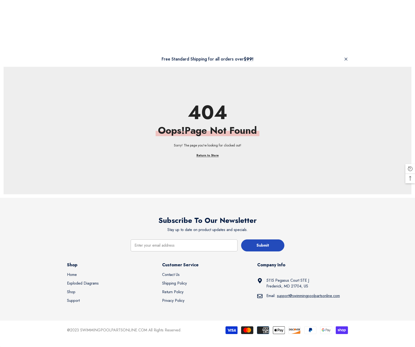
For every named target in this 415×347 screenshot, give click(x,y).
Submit (262, 245)
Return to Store (207, 155)
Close (346, 59)
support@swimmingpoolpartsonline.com (308, 295)
